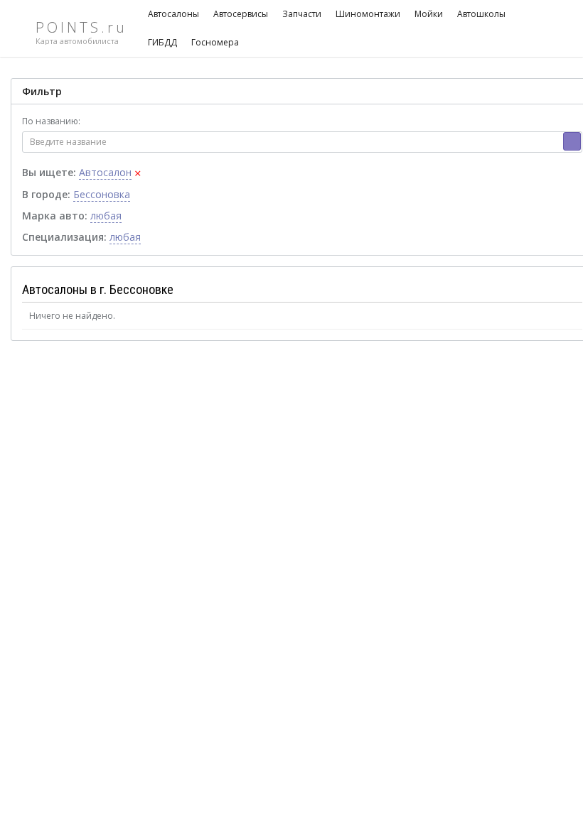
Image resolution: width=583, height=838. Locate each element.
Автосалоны (173, 14)
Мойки (428, 14)
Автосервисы (240, 14)
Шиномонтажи (368, 14)
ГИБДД (162, 42)
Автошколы (481, 14)
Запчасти (301, 14)
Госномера (215, 42)
